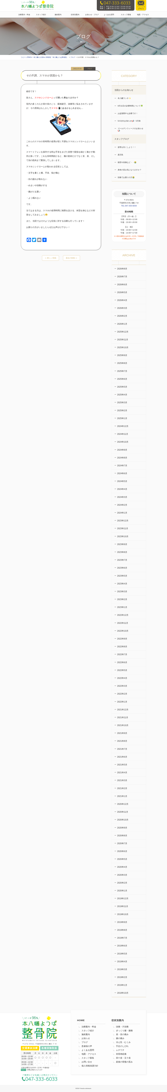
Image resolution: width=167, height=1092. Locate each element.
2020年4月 (122, 867)
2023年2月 (122, 599)
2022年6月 (122, 662)
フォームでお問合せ (141, 8)
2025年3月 (122, 402)
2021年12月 (122, 710)
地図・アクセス (143, 15)
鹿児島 (120, 155)
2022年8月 (122, 646)
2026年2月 (122, 316)
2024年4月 (122, 489)
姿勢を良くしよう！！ (126, 147)
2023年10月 (122, 536)
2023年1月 (122, 607)
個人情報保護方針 (90, 1066)
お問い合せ (87, 1062)
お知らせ (86, 1038)
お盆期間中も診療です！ (127, 113)
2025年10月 (122, 347)
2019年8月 (122, 930)
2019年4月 (122, 961)
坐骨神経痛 (121, 1054)
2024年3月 (122, 497)
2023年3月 (122, 591)
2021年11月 (122, 717)
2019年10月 (122, 914)
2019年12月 (122, 898)
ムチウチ (120, 1050)
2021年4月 (122, 772)
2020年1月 (122, 891)
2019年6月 (122, 946)
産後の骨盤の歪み (124, 1062)
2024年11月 (122, 434)
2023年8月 (122, 552)
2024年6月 (122, 473)
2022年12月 (122, 615)
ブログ (85, 1042)
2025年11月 (122, 339)
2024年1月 (122, 513)
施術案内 (58, 15)
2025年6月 (122, 379)
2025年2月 (122, 410)
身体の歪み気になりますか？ (129, 170)
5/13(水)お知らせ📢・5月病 (129, 121)
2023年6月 (122, 568)
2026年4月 (122, 300)
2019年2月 (122, 977)
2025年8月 (122, 363)
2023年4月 (122, 584)
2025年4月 (122, 395)
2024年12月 (122, 426)
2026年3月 (122, 308)
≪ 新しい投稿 (50, 258)
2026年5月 (122, 292)
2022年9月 (122, 639)
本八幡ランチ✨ (124, 98)
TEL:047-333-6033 (129, 206)
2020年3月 (122, 875)
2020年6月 (122, 851)
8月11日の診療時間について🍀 (130, 106)
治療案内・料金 (24, 15)
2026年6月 (122, 284)
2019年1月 (122, 985)
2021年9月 (122, 733)
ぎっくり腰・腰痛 (124, 1030)
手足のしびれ (122, 1046)
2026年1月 (122, 324)
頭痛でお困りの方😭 (126, 177)
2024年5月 (122, 481)
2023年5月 (122, 576)
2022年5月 (122, 670)
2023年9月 (122, 544)
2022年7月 (122, 654)
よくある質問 (109, 15)
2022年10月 (122, 631)
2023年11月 (122, 528)
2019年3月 (122, 969)
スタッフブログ (121, 139)
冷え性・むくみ (123, 1042)
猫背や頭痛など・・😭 (126, 162)
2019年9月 (122, 922)
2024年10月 (122, 442)
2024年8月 (122, 458)
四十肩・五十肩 (123, 1058)
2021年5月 (122, 765)
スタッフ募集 (126, 15)
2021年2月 (122, 788)
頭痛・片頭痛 (122, 1027)
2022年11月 (122, 623)
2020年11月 (122, 812)
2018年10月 (122, 993)
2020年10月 (122, 820)
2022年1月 (122, 702)
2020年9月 (122, 828)
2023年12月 (122, 521)
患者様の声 (87, 1046)
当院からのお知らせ (123, 90)
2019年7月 (122, 938)
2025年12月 (122, 332)
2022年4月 (122, 678)
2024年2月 (122, 505)
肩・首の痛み (122, 1034)
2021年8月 (122, 741)
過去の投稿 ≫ (71, 258)
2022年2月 (122, 694)
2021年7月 (122, 749)
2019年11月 (122, 906)
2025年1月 (122, 418)
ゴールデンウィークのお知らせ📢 (130, 129)
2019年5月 (122, 954)
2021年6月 (122, 757)
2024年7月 (122, 465)
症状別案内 (75, 15)
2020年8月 (122, 835)
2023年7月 (122, 560)
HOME (81, 1020)
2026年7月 (122, 276)
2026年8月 (122, 269)
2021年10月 (122, 725)
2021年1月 (122, 796)
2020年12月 (122, 804)
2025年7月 (122, 371)
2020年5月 (122, 859)
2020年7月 (122, 843)
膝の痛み (120, 1038)
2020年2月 (122, 883)
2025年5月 (122, 387)
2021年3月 (122, 780)
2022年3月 (122, 686)
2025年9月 (122, 355)
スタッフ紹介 (41, 15)
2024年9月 (122, 450)
